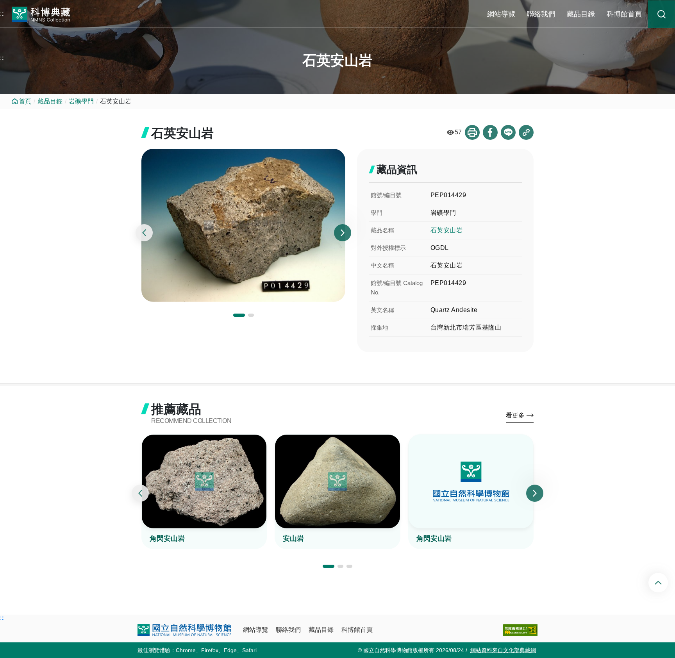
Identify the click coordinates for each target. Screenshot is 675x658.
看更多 (515, 415)
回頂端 (664, 582)
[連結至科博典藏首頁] (41, 13)
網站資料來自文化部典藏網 (503, 650)
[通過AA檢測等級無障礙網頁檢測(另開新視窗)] (520, 630)
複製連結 (526, 132)
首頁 (25, 101)
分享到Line (508, 132)
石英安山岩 (446, 230)
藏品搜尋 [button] (661, 14)
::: (2, 14)
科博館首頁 (624, 14)
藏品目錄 (581, 14)
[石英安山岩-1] (243, 225)
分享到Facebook (490, 132)
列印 (472, 132)
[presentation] (144, 232)
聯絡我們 (541, 14)
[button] (239, 315)
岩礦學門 (81, 101)
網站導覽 (501, 14)
